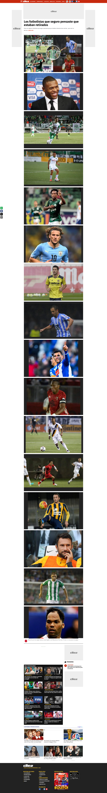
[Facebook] (40, 789)
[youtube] (47, 789)
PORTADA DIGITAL (58, 771)
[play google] (77, 774)
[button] (1, 208)
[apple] (77, 777)
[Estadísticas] (70, 1)
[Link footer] (28, 765)
